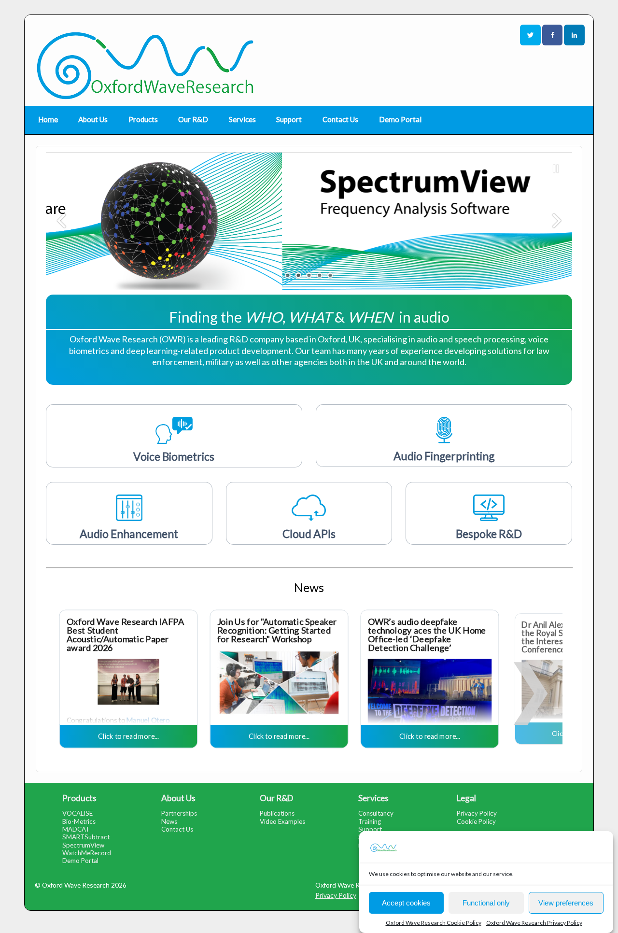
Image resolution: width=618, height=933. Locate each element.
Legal (466, 798)
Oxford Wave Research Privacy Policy (534, 922)
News (169, 821)
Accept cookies (406, 902)
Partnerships (179, 813)
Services (242, 119)
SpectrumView (83, 845)
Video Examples (282, 821)
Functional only (486, 902)
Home (48, 119)
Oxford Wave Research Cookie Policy (433, 922)
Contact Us (340, 119)
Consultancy (375, 813)
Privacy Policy (477, 813)
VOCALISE (77, 813)
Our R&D (193, 119)
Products (143, 119)
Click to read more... (128, 736)
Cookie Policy (476, 821)
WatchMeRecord (86, 853)
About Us (93, 119)
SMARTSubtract (86, 837)
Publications (277, 813)
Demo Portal (400, 119)
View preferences (565, 902)
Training (369, 821)
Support (289, 119)
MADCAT (76, 829)
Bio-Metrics (79, 821)
